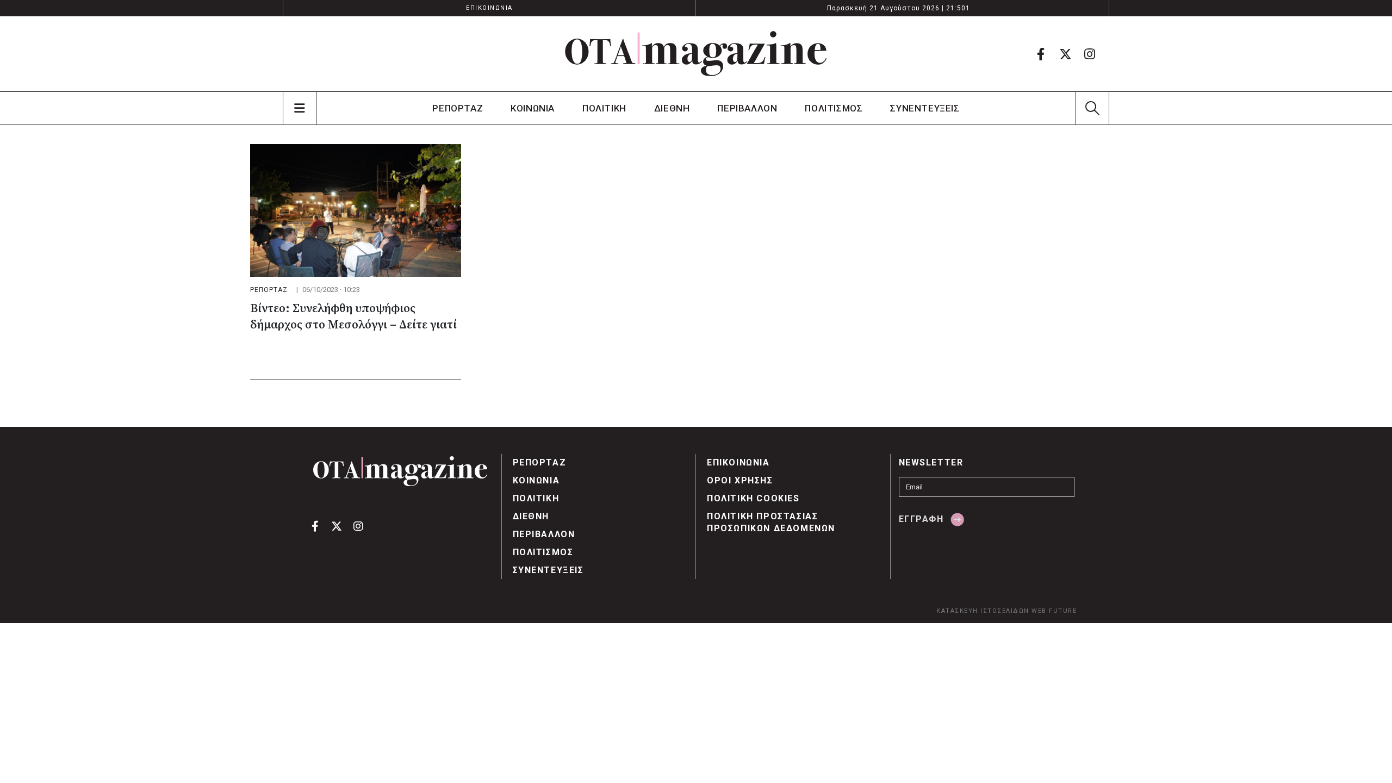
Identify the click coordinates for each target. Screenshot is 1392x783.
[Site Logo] (696, 53)
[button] (1092, 108)
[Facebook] (1040, 53)
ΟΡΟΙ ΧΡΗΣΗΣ (740, 480)
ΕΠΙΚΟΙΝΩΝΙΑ (489, 7)
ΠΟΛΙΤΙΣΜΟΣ (833, 108)
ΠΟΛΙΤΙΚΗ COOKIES (753, 498)
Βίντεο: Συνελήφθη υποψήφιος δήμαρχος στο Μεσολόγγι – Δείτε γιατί (353, 316)
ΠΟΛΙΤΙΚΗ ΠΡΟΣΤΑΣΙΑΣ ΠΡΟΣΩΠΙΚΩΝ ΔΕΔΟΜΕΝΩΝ (771, 522)
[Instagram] (1089, 53)
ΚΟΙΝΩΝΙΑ (533, 108)
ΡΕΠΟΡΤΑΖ (457, 108)
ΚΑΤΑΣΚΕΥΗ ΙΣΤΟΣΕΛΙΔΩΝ (982, 610)
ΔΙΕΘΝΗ (672, 108)
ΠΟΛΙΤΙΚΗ (604, 108)
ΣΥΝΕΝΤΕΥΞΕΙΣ (924, 108)
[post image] (355, 210)
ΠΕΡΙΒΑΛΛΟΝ (747, 108)
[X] (1065, 53)
